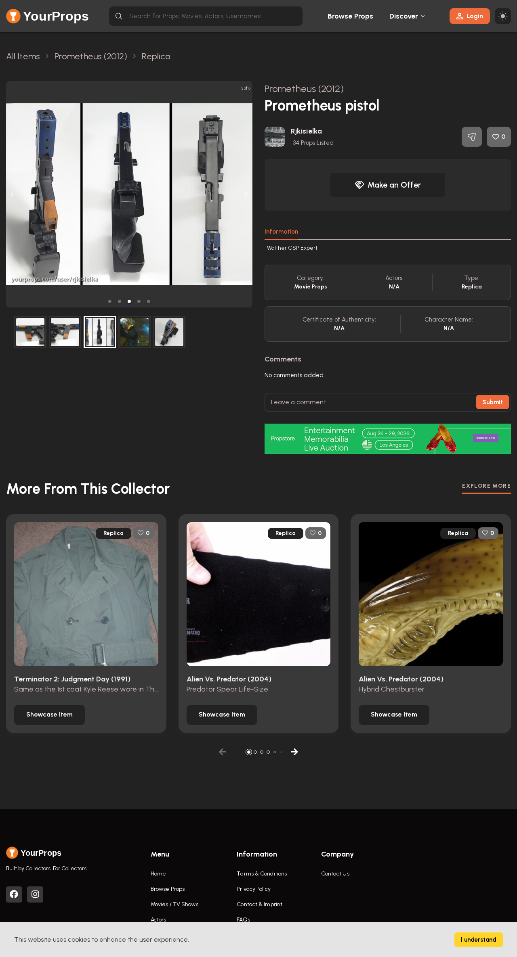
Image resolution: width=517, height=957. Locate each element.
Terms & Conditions (262, 873)
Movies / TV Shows (174, 904)
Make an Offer (394, 185)
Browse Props (350, 16)
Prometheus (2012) (304, 88)
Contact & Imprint (259, 904)
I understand (478, 939)
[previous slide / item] (11, 194)
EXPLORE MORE (486, 486)
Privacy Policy (253, 889)
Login (475, 16)
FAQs (243, 919)
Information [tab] (281, 231)
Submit (492, 402)
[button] (109, 301)
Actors (158, 919)
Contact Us (335, 873)
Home (158, 873)
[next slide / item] (246, 194)
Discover (403, 16)
